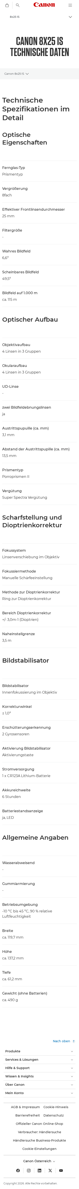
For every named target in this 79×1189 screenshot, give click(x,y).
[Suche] (17, 5)
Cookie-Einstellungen (39, 1149)
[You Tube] (61, 1170)
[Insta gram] (29, 1170)
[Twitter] (50, 1170)
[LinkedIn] (39, 1170)
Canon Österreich (37, 1161)
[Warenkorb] (7, 5)
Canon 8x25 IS (14, 73)
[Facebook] (18, 1170)
